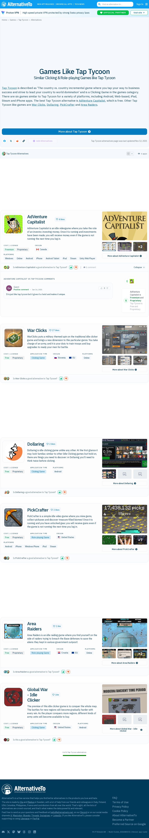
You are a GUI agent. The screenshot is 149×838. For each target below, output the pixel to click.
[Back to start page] (17, 4)
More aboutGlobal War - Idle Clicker (123, 730)
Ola (21, 802)
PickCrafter (67, 104)
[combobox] (115, 4)
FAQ (114, 798)
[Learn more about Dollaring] (13, 452)
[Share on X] (11, 141)
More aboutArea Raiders (123, 663)
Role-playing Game (40, 537)
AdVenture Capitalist (92, 100)
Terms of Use (120, 802)
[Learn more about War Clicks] (13, 338)
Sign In (139, 4)
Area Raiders (89, 104)
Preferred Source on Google (129, 824)
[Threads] (24, 831)
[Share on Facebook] (4, 141)
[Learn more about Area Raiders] (13, 631)
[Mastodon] (13, 831)
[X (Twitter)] (8, 831)
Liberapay (25, 818)
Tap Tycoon (9, 88)
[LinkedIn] (34, 831)
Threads (35, 815)
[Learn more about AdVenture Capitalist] (13, 224)
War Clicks (38, 104)
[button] (60, 219)
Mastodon (17, 815)
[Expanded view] (128, 153)
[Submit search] (99, 4)
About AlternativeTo (124, 815)
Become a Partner (123, 819)
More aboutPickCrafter (123, 549)
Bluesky (26, 815)
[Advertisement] (74, 42)
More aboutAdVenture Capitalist (123, 256)
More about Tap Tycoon (72, 131)
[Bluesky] (18, 831)
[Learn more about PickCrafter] (13, 517)
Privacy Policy (120, 806)
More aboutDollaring (123, 483)
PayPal (35, 818)
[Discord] (3, 831)
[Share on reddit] (17, 141)
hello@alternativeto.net (61, 812)
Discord (83, 812)
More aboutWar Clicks (123, 369)
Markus (31, 802)
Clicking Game (38, 358)
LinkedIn (57, 815)
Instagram (45, 815)
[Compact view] (132, 153)
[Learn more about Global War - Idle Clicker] (13, 697)
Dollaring (52, 104)
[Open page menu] (146, 4)
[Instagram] (29, 831)
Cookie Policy (120, 811)
